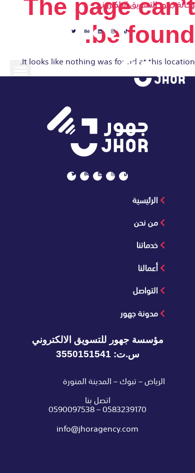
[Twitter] (71, 33)
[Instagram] (110, 33)
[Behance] (84, 33)
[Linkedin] (97, 33)
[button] (20, 70)
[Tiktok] (123, 33)
